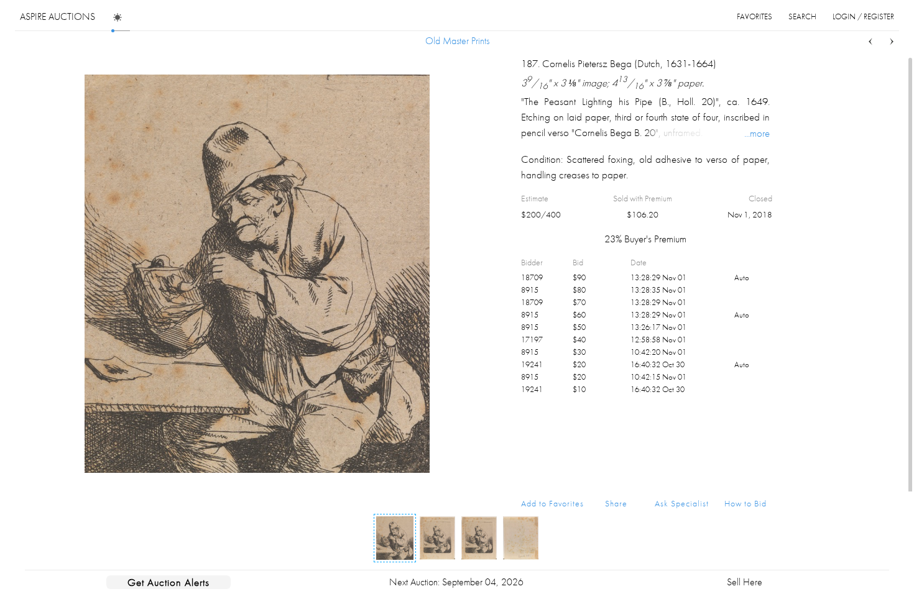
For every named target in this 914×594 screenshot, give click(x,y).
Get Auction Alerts (168, 582)
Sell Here (744, 581)
